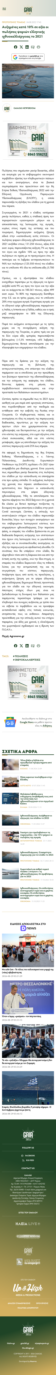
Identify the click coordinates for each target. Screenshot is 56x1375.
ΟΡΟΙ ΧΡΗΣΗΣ (42, 1303)
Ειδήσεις (47, 725)
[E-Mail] (32, 47)
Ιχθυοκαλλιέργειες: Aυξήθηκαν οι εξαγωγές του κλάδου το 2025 (36, 816)
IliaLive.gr (11, 1343)
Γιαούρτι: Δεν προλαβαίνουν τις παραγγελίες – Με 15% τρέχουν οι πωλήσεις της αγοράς (36, 835)
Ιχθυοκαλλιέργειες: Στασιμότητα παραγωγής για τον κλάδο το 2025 (36, 853)
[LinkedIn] (27, 47)
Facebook (30, 1155)
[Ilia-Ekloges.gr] (28, 1262)
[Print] (38, 47)
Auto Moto (25, 785)
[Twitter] (21, 47)
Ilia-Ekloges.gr (28, 1348)
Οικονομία (25, 824)
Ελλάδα (23, 807)
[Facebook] (15, 47)
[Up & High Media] (28, 1290)
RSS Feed (30, 1160)
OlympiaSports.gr (42, 1343)
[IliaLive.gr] (28, 1223)
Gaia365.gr (25, 1343)
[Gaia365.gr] (28, 1249)
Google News (27, 722)
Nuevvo (33, 1361)
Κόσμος (24, 768)
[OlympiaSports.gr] (28, 1236)
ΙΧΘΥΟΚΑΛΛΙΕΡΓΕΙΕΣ (27, 659)
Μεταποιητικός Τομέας (31, 840)
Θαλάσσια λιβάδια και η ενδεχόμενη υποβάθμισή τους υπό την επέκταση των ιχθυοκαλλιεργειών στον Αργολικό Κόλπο (36, 798)
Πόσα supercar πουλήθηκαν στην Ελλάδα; (36, 778)
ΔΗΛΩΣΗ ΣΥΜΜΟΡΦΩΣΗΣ (19, 1303)
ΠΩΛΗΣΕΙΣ (21, 656)
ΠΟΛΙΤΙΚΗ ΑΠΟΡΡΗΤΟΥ (28, 1308)
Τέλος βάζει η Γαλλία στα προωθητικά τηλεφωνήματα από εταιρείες (36, 762)
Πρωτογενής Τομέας (13, 22)
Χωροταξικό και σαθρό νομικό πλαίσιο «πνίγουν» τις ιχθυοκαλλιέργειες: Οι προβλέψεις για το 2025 (36, 873)
